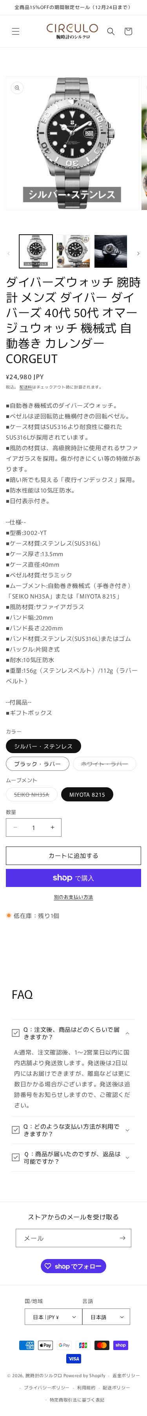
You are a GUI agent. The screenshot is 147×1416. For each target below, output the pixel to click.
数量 (11, 812)
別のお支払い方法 (73, 896)
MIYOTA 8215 (87, 794)
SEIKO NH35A (34, 795)
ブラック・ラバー (37, 764)
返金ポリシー (126, 1375)
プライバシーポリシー (47, 1387)
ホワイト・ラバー (107, 765)
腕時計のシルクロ (43, 1375)
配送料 (26, 387)
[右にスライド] (138, 253)
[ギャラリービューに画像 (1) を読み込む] (36, 251)
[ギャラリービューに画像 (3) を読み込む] (110, 251)
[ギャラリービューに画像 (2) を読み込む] (73, 251)
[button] (15, 31)
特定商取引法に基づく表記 (77, 1399)
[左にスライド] (8, 253)
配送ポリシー (116, 1387)
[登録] (122, 1238)
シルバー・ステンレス (43, 746)
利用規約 (86, 1387)
